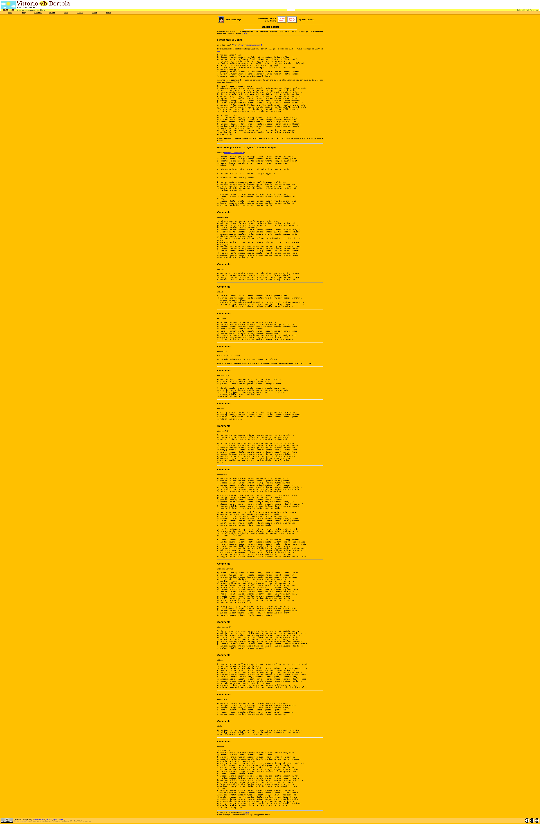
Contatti (246, 812)
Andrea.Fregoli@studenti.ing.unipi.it (247, 45)
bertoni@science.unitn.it (234, 153)
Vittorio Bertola (39, 819)
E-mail (244, 33)
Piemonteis (534, 10)
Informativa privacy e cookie (54, 819)
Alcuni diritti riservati (20, 821)
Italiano (520, 10)
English (526, 10)
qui (218, 51)
